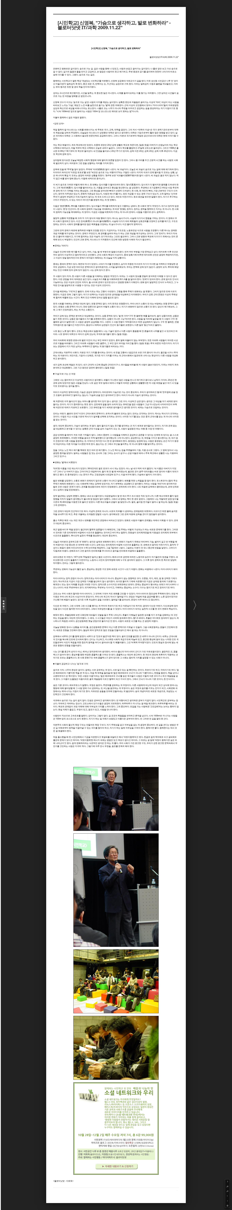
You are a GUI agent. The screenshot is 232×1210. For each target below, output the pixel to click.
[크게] (227, 1186)
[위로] (227, 1196)
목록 (4, 605)
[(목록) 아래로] (227, 1200)
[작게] (227, 1191)
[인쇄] (227, 1205)
